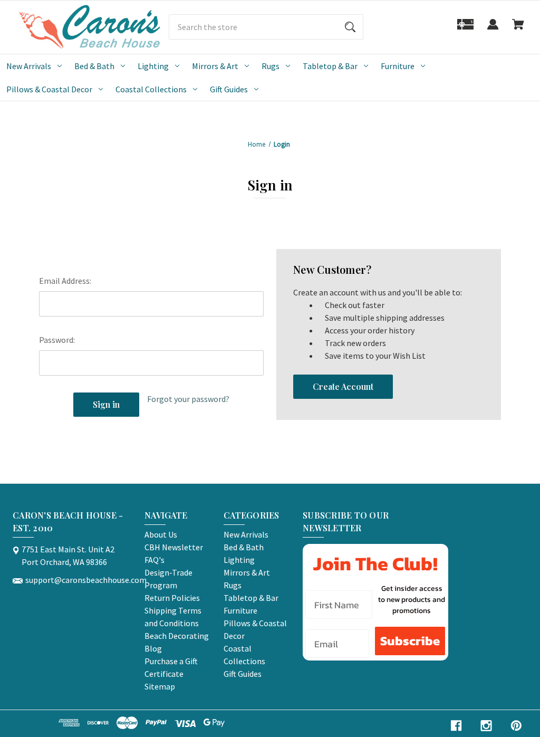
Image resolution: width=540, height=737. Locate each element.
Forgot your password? (188, 399)
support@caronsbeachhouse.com (86, 580)
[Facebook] (456, 725)
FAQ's (154, 559)
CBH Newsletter (173, 547)
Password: (57, 339)
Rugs (270, 66)
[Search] (350, 27)
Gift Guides (229, 89)
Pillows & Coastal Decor (49, 89)
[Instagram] (486, 725)
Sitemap (159, 686)
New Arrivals (28, 66)
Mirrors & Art (215, 66)
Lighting (153, 66)
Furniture (397, 66)
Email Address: (65, 280)
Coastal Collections (151, 89)
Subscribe (410, 640)
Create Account (343, 386)
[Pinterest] (516, 725)
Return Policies (172, 597)
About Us (160, 534)
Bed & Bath (94, 66)
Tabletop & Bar (330, 66)
